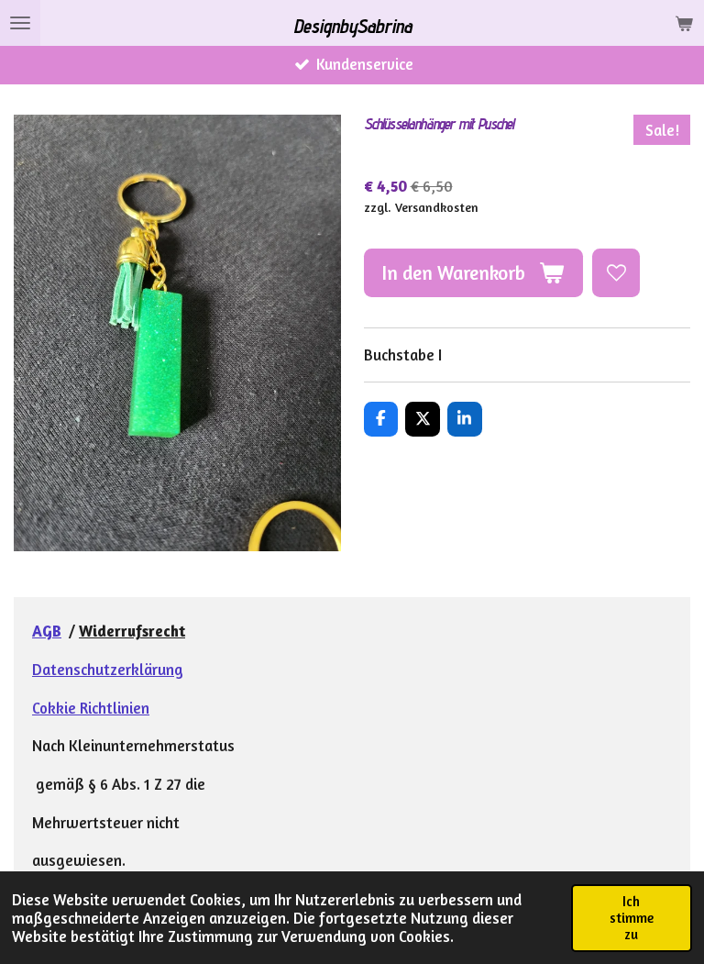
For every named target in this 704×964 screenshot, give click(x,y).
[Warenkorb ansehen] (684, 23)
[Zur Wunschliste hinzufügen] (616, 272)
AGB (46, 631)
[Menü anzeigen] (20, 23)
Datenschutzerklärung (107, 669)
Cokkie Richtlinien (90, 708)
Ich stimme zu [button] (632, 917)
